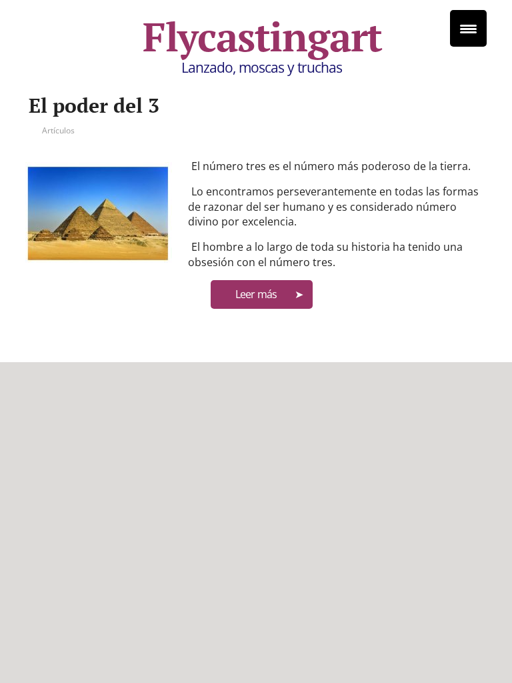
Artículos (58, 130)
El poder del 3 (94, 105)
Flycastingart (262, 36)
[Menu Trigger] (468, 28)
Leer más (256, 294)
